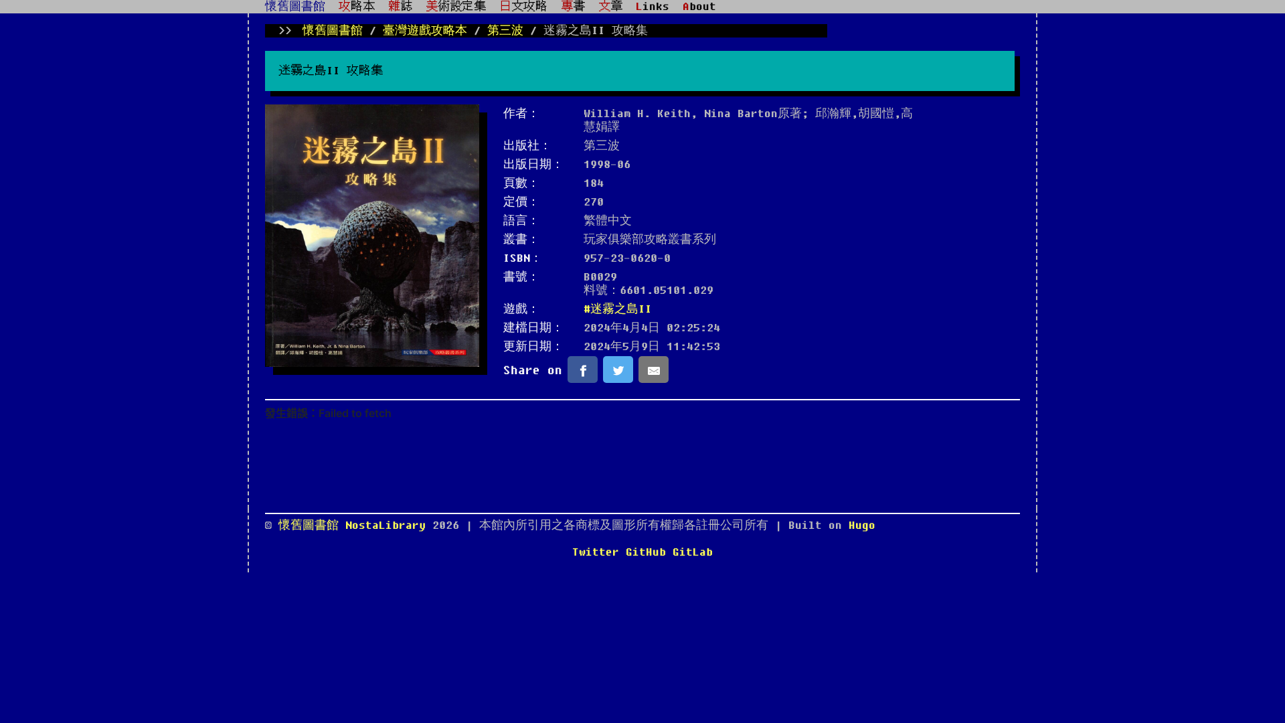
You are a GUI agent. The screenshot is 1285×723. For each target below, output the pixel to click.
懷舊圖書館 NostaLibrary (355, 525)
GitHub (646, 552)
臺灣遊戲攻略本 (425, 30)
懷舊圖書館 (295, 6)
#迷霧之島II (618, 309)
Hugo (862, 525)
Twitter (595, 552)
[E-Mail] (653, 369)
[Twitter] (618, 369)
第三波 (505, 30)
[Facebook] (583, 369)
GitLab (693, 552)
